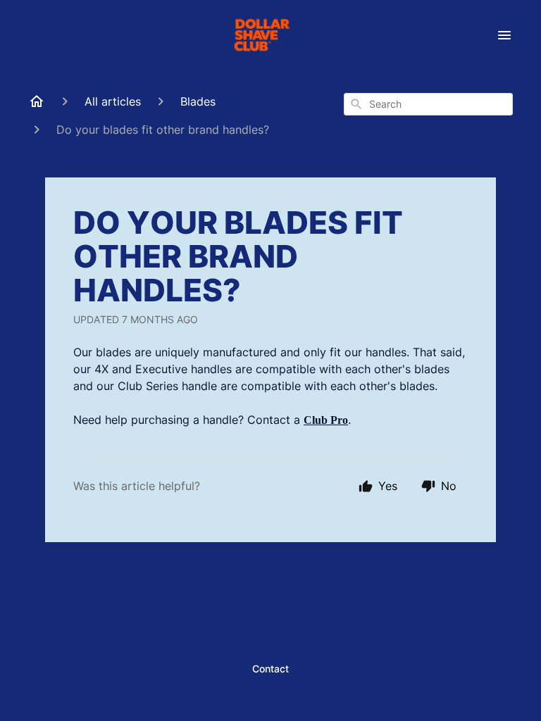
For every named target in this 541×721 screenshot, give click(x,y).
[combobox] (428, 104)
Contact (270, 669)
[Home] (36, 101)
